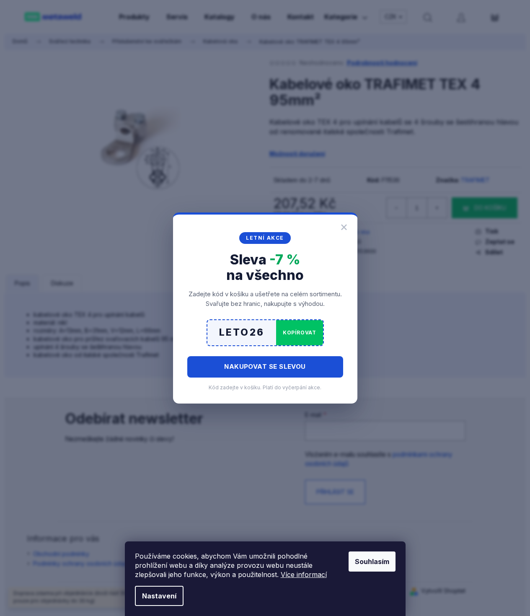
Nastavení (159, 596)
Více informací (304, 574)
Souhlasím (372, 561)
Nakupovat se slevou (265, 366)
